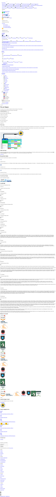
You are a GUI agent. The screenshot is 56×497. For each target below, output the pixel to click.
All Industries (2, 471)
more (9, 15)
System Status (2, 481)
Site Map (6, 496)
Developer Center (2, 496)
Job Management (2, 459)
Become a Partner (2, 488)
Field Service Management (3, 457)
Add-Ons (1, 452)
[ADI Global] (3, 15)
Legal (8, 496)
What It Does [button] (3, 2)
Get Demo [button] (6, 103)
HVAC (1, 467)
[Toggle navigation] (6, 1)
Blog (1, 477)
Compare (1, 474)
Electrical (1, 464)
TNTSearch (6, 102)
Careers (1, 485)
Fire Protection (2, 466)
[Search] (3, 99)
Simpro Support (2, 480)
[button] (4, 75)
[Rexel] (6, 15)
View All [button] (1, 425)
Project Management (3, 460)
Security (1, 470)
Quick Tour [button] (3, 73)
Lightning (3, 34)
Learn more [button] (3, 23)
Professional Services (3, 478)
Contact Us (1, 484)
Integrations (1, 453)
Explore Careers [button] (2, 402)
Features (1, 450)
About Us (1, 487)
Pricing (3, 51)
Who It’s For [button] (3, 36)
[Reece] (4, 15)
